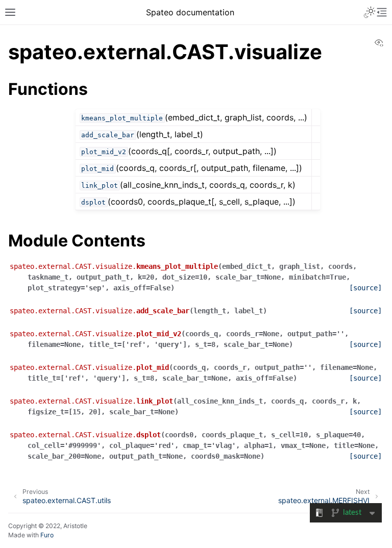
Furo (47, 535)
